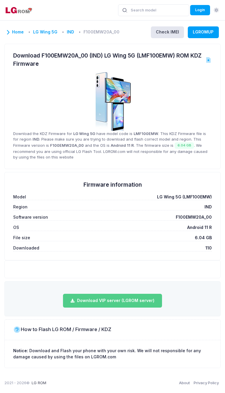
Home (18, 32)
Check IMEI (167, 31)
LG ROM (39, 382)
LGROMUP (203, 31)
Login (200, 10)
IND (70, 32)
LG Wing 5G (45, 32)
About (184, 382)
